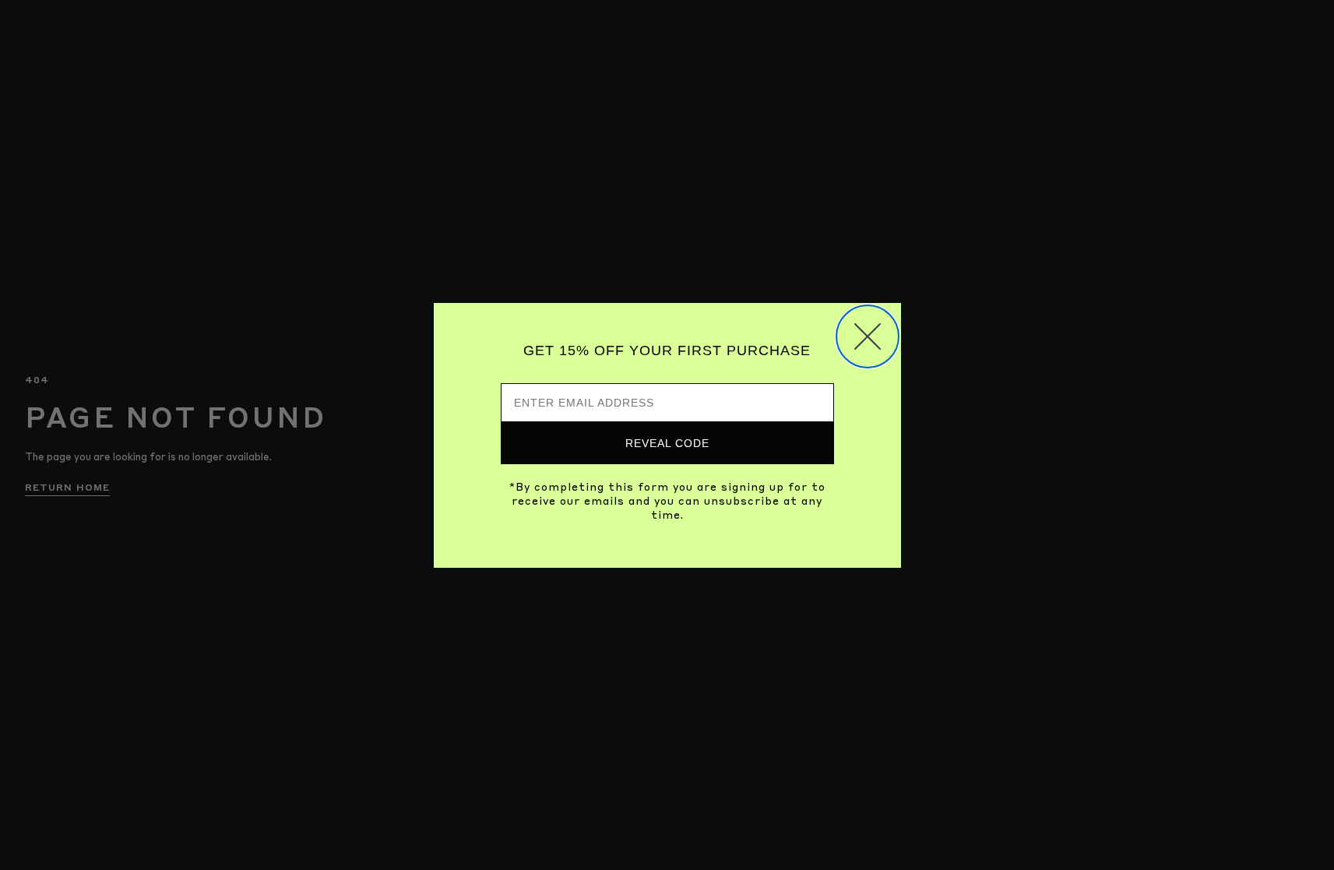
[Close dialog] (867, 336)
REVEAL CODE (667, 443)
